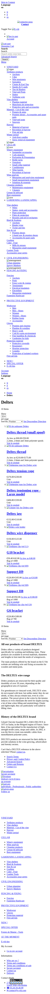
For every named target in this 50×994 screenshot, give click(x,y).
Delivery (10, 973)
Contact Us (12, 767)
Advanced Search (9, 56)
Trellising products (15, 72)
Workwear (11, 305)
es (7, 17)
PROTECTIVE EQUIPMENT (20, 300)
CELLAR (11, 145)
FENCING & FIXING (17, 270)
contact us (20, 752)
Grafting (10, 240)
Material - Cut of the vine (18, 109)
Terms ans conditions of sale (19, 965)
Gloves (10, 323)
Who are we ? (13, 960)
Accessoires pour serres (17, 253)
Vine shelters (12, 99)
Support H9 (15, 571)
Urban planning (13, 263)
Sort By (4, 421)
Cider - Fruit (12, 243)
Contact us (11, 970)
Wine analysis (13, 175)
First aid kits (12, 356)
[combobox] (14, 54)
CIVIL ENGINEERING (17, 258)
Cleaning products (15, 185)
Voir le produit (13, 443)
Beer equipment (14, 195)
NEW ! (10, 361)
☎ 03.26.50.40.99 (15, 988)
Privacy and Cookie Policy (18, 759)
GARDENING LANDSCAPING (22, 200)
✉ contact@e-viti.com (16, 990)
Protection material (15, 341)
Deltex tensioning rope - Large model (24, 492)
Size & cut (11, 230)
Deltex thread (16, 451)
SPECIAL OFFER (15, 363)
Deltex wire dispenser (22, 533)
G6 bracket (15, 610)
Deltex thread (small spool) (26, 432)
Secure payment (14, 968)
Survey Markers (14, 265)
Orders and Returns (15, 764)
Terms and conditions (16, 963)
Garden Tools (13, 250)
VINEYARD (12, 67)
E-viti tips (11, 366)
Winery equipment (15, 150)
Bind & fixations (14, 220)
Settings (4, 373)
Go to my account (14, 951)
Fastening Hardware (15, 295)
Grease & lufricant (15, 192)
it (7, 14)
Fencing (10, 275)
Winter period (13, 135)
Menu (3, 62)
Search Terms (13, 756)
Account (5, 371)
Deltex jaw (14, 513)
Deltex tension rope (20, 471)
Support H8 (15, 591)
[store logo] (15, 29)
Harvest (10, 124)
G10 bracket (15, 552)
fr (7, 12)
